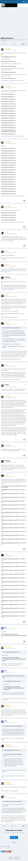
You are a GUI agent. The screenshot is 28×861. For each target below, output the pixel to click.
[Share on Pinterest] (10, 851)
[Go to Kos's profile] (2, 628)
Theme (10, 857)
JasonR (7, 384)
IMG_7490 (18, 558)
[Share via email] (8, 851)
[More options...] (25, 49)
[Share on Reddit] (6, 851)
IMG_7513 (18, 592)
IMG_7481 (17, 523)
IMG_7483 (18, 527)
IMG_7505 (17, 581)
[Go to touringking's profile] (2, 746)
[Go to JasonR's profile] (2, 385)
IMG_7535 (17, 615)
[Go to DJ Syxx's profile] (2, 265)
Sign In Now (14, 837)
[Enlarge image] (1, 54)
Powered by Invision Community (14, 858)
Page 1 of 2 (13, 44)
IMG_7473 (17, 493)
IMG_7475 (17, 500)
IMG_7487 (17, 535)
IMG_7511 (17, 589)
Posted (10, 50)
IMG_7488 (18, 539)
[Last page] (26, 44)
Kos (6, 627)
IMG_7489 (18, 542)
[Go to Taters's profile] (2, 233)
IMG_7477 (18, 508)
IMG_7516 (18, 596)
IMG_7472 (18, 489)
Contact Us (16, 857)
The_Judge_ (4, 39)
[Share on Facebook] (4, 851)
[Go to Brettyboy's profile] (2, 278)
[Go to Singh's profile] (2, 251)
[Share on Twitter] (2, 851)
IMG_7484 (18, 531)
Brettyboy (7, 277)
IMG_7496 (18, 570)
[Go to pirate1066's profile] (2, 445)
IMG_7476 (18, 504)
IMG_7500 (17, 574)
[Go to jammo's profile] (2, 295)
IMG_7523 (18, 608)
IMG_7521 (18, 604)
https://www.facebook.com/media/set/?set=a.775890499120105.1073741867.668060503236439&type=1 (14, 635)
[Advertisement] (14, 22)
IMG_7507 (18, 585)
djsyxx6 (23, 489)
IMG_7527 (18, 611)
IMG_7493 (18, 562)
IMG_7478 (18, 512)
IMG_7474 (18, 497)
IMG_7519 (18, 600)
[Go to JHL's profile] (2, 797)
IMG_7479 (18, 516)
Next (23, 44)
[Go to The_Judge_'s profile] (2, 49)
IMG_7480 (18, 519)
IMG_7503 (17, 577)
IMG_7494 (18, 566)
